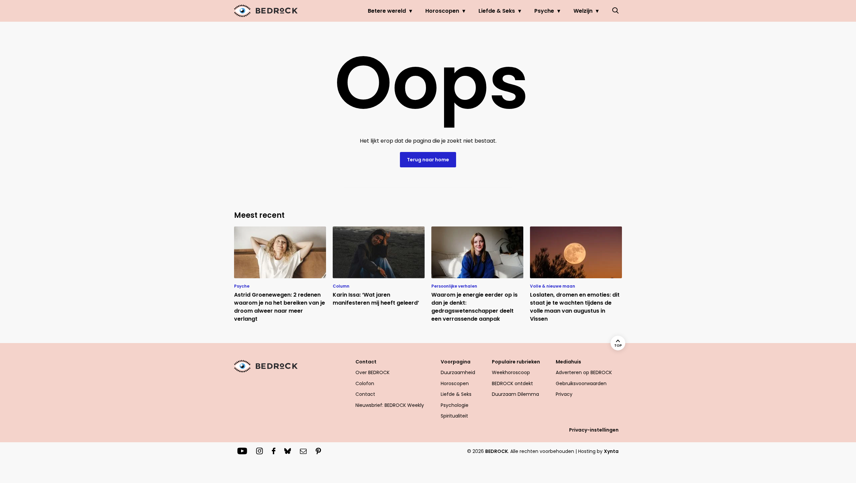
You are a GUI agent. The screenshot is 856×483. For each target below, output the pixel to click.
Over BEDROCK (372, 372)
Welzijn (583, 11)
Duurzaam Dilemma (515, 394)
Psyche (544, 11)
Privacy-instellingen (594, 430)
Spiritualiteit (454, 416)
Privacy (564, 394)
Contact (365, 394)
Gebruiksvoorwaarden (581, 383)
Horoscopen (442, 11)
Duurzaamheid (458, 372)
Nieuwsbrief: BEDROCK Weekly (389, 405)
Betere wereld (387, 11)
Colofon (364, 383)
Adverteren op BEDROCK (584, 372)
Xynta (611, 451)
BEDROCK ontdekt (512, 383)
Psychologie (454, 405)
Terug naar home (428, 159)
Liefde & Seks (496, 11)
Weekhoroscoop (511, 372)
